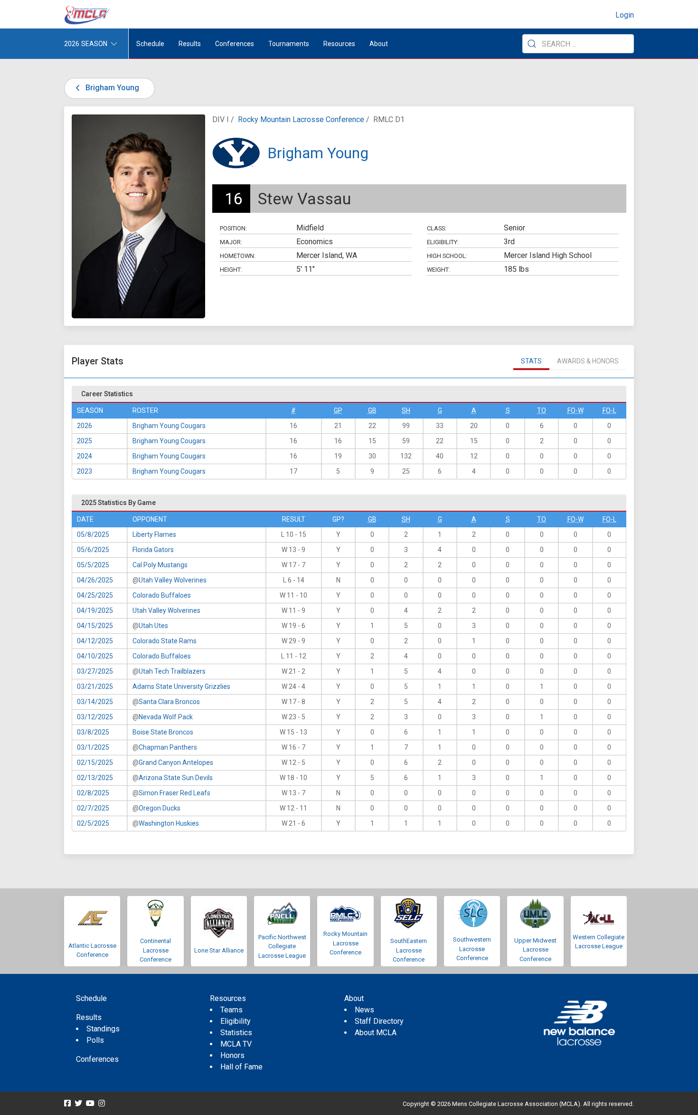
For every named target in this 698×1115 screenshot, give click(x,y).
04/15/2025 (95, 625)
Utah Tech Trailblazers (172, 671)
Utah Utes (153, 625)
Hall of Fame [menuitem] (241, 1066)
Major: (231, 242)
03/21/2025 (95, 686)
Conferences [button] (234, 44)
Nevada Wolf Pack (166, 717)
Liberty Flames (154, 534)
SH (406, 410)
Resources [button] (339, 44)
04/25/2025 (95, 595)
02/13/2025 (95, 777)
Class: (436, 228)
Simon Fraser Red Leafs (174, 793)
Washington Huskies (169, 823)
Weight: (438, 269)
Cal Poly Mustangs (160, 565)
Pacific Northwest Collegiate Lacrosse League (282, 946)
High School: (447, 255)
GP (338, 410)
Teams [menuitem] (231, 1009)
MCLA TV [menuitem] (236, 1043)
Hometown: (237, 255)
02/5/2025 (93, 823)
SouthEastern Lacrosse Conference (408, 950)
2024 (84, 456)
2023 (84, 471)
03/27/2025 (95, 671)
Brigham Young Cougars (169, 425)
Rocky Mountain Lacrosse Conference (301, 119)
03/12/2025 (95, 717)
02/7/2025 (93, 808)
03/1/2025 (93, 747)
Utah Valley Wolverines (173, 580)
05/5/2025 (93, 565)
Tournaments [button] (288, 44)
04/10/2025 (95, 656)
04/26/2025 (95, 580)
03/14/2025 (95, 701)
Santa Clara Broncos (169, 701)
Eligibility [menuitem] (235, 1021)
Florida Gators (153, 549)
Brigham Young (111, 87)
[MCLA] (88, 15)
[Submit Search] (531, 43)
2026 (84, 425)
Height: (231, 269)
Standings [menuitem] (103, 1028)
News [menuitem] (364, 1009)
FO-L (609, 410)
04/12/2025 (95, 641)
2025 (84, 441)
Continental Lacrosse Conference (155, 950)
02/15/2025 (95, 762)
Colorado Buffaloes (161, 595)
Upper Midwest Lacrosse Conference (535, 950)
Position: (233, 228)
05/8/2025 (93, 534)
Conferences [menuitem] (97, 1059)
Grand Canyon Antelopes (176, 762)
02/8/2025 (93, 793)
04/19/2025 (95, 610)
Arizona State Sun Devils (176, 777)
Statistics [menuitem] (236, 1032)
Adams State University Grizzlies (181, 686)
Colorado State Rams (164, 641)
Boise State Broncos (162, 732)
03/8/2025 (93, 732)
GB (372, 410)
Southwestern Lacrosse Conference (472, 949)
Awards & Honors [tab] (588, 361)
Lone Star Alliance (219, 950)
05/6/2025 (93, 549)
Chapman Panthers (168, 747)
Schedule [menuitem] (150, 44)
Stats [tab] (531, 361)
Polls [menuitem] (95, 1040)
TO (541, 410)
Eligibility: (443, 242)
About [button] (378, 44)
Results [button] (190, 44)
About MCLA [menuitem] (375, 1032)
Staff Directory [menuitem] (379, 1021)
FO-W (575, 410)
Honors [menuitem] (232, 1055)
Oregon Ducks (159, 808)
